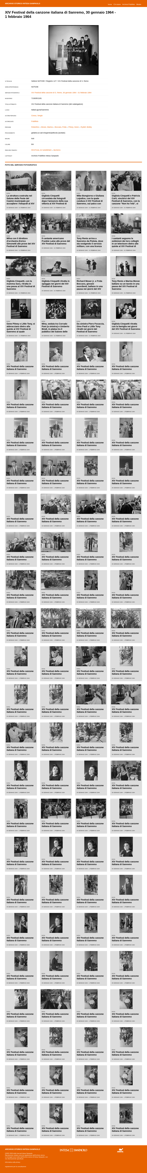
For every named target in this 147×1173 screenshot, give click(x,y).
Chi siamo (117, 4)
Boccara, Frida (60, 127)
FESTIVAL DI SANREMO (41, 150)
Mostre (138, 4)
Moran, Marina (47, 127)
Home (110, 4)
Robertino (35, 127)
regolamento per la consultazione (15, 1166)
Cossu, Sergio (37, 116)
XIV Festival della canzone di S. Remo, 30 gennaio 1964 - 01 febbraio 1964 (61, 93)
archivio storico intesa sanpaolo (22, 3)
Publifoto (34, 121)
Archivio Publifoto (128, 4)
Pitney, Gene (73, 127)
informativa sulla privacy (12, 1162)
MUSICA (57, 150)
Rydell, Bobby (86, 127)
